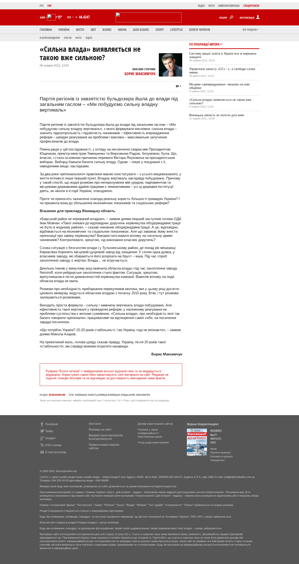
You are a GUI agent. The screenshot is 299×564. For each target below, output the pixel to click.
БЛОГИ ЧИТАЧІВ (199, 29)
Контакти (95, 423)
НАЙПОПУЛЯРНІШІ (229, 6)
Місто (80, 29)
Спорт (160, 29)
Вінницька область (86, 394)
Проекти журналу (220, 452)
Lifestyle (176, 29)
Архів (213, 448)
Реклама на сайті (100, 429)
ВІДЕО (201, 6)
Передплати (217, 460)
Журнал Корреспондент (203, 424)
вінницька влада (118, 394)
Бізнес (107, 29)
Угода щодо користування (153, 442)
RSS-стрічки (53, 445)
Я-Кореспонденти (50, 37)
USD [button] (69, 17)
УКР (49, 6)
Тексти (67, 37)
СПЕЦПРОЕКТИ (251, 6)
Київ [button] (42, 17)
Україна (63, 29)
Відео (89, 37)
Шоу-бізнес (141, 29)
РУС (42, 6)
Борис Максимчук (140, 73)
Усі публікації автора (204, 44)
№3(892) (216, 430)
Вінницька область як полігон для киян (216, 115)
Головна (46, 29)
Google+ (50, 438)
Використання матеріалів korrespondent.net (106, 437)
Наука (122, 29)
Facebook (51, 424)
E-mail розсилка (55, 452)
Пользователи (57, 394)
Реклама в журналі (221, 456)
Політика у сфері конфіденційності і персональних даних (150, 433)
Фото (78, 37)
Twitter (49, 431)
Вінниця (102, 394)
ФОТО (211, 6)
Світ (93, 29)
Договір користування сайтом (155, 423)
